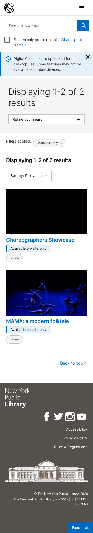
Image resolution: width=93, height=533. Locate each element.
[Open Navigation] (81, 7)
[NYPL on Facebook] (47, 417)
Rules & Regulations (70, 447)
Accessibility (76, 429)
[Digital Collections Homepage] (9, 8)
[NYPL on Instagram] (70, 417)
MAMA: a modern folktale (37, 321)
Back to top (71, 363)
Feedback (80, 527)
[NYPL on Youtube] (82, 417)
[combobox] (41, 25)
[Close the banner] (88, 57)
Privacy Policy (75, 438)
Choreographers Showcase (40, 240)
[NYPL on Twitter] (59, 417)
